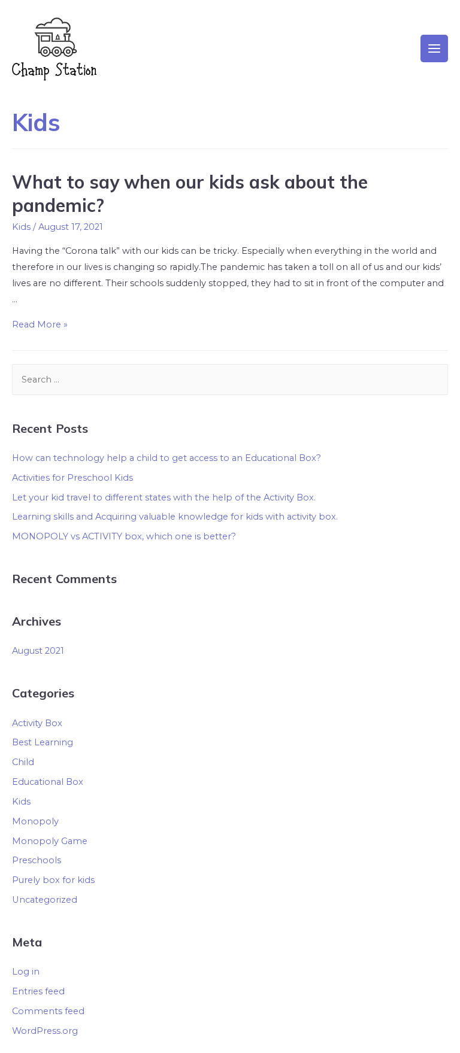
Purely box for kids (53, 880)
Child (23, 762)
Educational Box (47, 781)
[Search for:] (230, 379)
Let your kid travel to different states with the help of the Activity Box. (164, 497)
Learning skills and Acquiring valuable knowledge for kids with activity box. (175, 516)
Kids (21, 226)
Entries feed (38, 991)
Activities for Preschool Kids (72, 477)
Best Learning (42, 742)
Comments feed (48, 1011)
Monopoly (35, 821)
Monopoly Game (49, 841)
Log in (26, 971)
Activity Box (37, 723)
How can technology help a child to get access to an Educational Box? (166, 458)
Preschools (36, 860)
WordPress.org (45, 1030)
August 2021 (38, 650)
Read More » (40, 324)
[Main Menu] (434, 48)
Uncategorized (44, 899)
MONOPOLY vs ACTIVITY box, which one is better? (124, 536)
